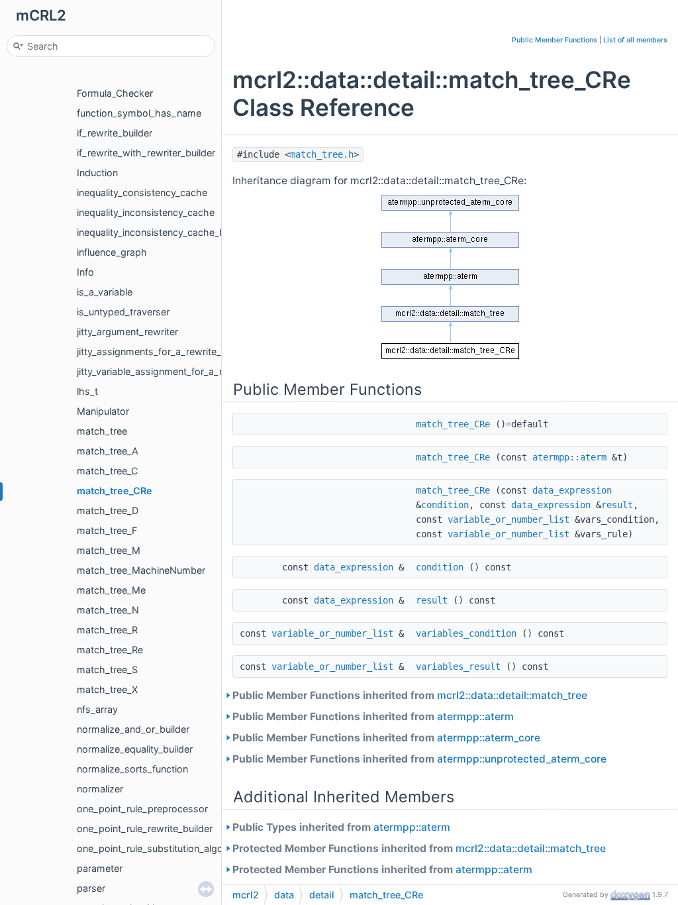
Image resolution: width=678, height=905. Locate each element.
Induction (97, 172)
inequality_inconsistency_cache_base (159, 232)
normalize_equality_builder (135, 749)
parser (91, 888)
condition (445, 505)
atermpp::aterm (569, 457)
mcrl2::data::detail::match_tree (512, 695)
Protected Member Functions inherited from (419, 848)
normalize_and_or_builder (133, 729)
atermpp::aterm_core (488, 737)
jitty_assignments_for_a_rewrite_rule (157, 351)
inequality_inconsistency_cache (146, 212)
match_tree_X (107, 689)
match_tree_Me (111, 590)
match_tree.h (322, 154)
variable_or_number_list (508, 519)
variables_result (458, 666)
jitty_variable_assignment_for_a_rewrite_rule (174, 371)
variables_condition (466, 633)
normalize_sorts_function (132, 768)
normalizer (100, 788)
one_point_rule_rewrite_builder (145, 828)
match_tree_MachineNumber (141, 570)
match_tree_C (107, 470)
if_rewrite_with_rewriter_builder (146, 152)
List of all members (635, 40)
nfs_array (97, 709)
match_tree (102, 431)
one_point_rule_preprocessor (142, 808)
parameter (99, 868)
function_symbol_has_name (139, 113)
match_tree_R (107, 629)
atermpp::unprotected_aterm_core (521, 759)
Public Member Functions (554, 40)
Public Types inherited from (341, 827)
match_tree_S (107, 669)
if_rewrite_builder (114, 132)
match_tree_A (107, 450)
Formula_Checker (115, 93)
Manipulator (103, 411)
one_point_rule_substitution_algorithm (161, 848)
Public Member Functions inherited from (409, 695)
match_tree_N (108, 609)
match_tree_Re (110, 649)
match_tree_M (108, 550)
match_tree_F (107, 530)
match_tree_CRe (114, 490)
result (617, 505)
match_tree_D (107, 510)
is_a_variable (104, 291)
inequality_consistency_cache (142, 192)
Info (85, 272)
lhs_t (87, 391)
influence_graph (112, 252)
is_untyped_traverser (123, 311)
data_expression (572, 490)
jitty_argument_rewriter (127, 331)
